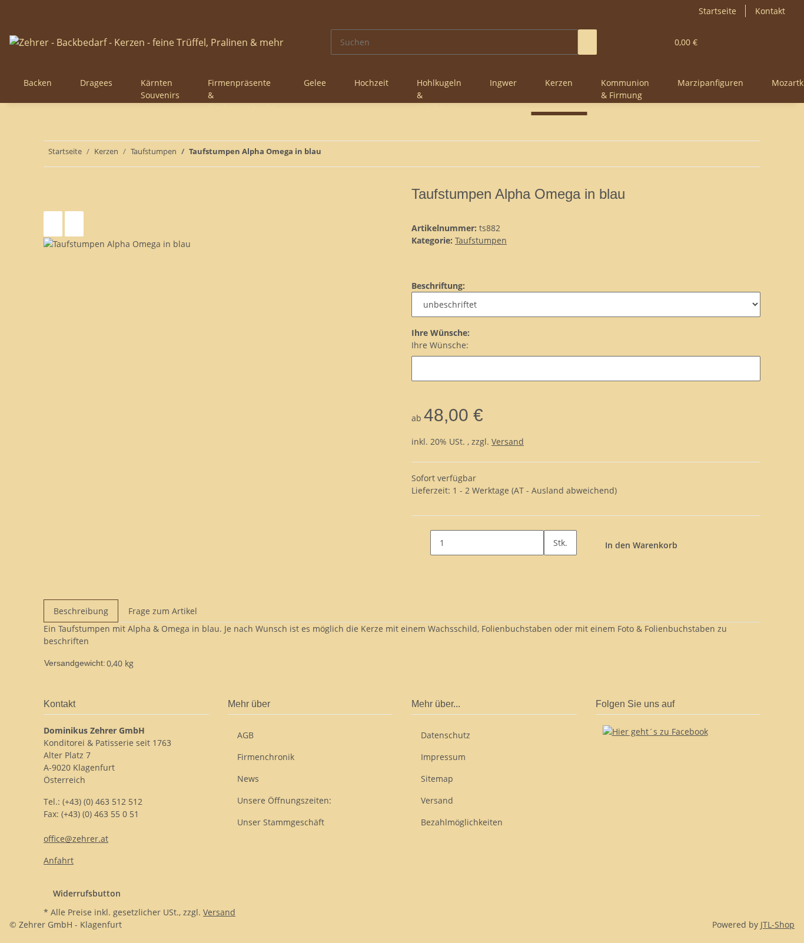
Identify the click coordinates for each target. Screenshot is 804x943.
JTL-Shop (777, 924)
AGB (245, 735)
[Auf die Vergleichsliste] (53, 223)
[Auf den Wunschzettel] (74, 223)
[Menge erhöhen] (553, 568)
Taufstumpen (481, 240)
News (248, 778)
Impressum (443, 756)
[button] (634, 42)
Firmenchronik (265, 756)
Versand (507, 441)
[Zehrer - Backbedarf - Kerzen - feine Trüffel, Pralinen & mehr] (146, 42)
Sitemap (437, 778)
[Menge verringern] (420, 542)
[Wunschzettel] (653, 42)
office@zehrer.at (76, 838)
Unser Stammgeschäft (280, 822)
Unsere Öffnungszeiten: (284, 800)
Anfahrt (59, 860)
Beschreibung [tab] (81, 611)
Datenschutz (445, 735)
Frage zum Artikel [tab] (162, 611)
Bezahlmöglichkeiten (462, 822)
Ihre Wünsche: (440, 345)
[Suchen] (587, 42)
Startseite (717, 10)
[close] (53, 198)
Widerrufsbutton (87, 893)
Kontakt (770, 10)
